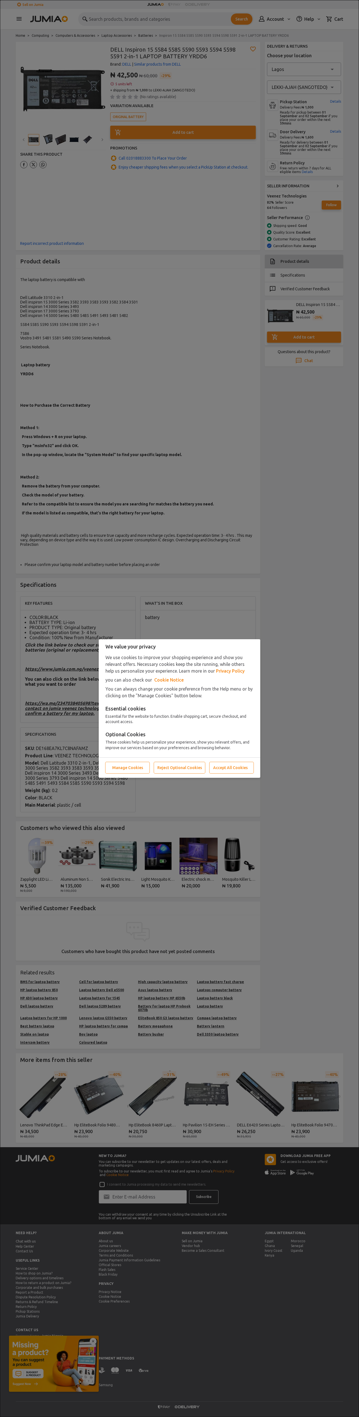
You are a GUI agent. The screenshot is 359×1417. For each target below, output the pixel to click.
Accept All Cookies (230, 767)
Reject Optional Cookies (179, 767)
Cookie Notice (169, 679)
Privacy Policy (230, 670)
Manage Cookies (127, 767)
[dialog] (179, 708)
